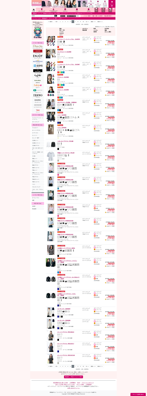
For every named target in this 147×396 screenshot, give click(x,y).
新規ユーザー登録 (71, 16)
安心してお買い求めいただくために (65, 384)
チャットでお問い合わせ (138, 394)
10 (83, 21)
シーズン (96, 30)
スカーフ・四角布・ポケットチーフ (37, 152)
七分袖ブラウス (35, 145)
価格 (106, 30)
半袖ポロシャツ (35, 179)
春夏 (33, 200)
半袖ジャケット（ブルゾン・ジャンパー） (37, 173)
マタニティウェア (36, 186)
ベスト (33, 184)
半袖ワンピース (35, 181)
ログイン (63, 16)
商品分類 (84, 30)
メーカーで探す (87, 16)
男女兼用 (34, 208)
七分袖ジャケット (36, 143)
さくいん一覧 (53, 18)
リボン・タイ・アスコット (37, 190)
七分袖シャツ (35, 140)
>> (93, 21)
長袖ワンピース (35, 167)
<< (50, 21)
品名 (60, 28)
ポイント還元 (108, 31)
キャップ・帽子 (35, 137)
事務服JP (44, 18)
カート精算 (111, 5)
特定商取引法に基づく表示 (60, 382)
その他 (33, 156)
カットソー (34, 135)
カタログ (61, 33)
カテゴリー (85, 28)
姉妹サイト (100, 21)
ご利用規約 (88, 384)
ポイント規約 (80, 384)
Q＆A (78, 382)
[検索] (55, 16)
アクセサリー (35, 127)
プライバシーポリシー (88, 382)
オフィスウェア (35, 121)
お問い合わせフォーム (73, 388)
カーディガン (35, 132)
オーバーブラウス (36, 130)
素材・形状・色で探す (97, 16)
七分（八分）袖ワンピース (37, 148)
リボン (60, 18)
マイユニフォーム (98, 5)
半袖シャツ (34, 170)
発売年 (95, 31)
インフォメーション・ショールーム (37, 118)
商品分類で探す (107, 16)
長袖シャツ (34, 158)
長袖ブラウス (35, 165)
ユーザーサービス (105, 5)
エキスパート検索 (91, 5)
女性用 (33, 206)
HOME (33, 11)
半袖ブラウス (35, 176)
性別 (95, 28)
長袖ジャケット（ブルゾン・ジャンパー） (37, 162)
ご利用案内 (72, 382)
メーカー (61, 31)
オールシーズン (35, 197)
